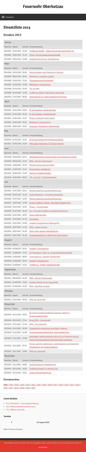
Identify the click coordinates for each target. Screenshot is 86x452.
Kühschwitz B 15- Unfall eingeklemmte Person (48, 97)
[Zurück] (11, 422)
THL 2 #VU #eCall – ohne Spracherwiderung (22, 403)
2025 (11, 385)
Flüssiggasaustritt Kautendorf (41, 80)
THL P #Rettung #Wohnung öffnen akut (21, 406)
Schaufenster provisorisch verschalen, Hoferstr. (48, 328)
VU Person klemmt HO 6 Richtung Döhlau (46, 139)
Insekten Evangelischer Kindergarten (44, 223)
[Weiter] (74, 422)
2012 (5, 388)
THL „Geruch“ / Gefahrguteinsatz (43, 177)
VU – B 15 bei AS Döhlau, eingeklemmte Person (48, 211)
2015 (66, 385)
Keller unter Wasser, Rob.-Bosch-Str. (43, 231)
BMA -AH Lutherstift (37, 299)
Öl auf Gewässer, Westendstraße (42, 110)
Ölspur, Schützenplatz (38, 207)
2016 (61, 385)
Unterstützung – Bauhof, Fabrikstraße (44, 257)
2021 (33, 385)
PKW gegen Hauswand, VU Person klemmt (46, 144)
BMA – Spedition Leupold (39, 286)
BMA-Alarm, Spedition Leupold (41, 76)
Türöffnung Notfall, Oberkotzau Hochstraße (46, 93)
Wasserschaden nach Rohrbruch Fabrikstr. (46, 72)
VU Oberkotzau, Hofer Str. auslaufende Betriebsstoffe (50, 253)
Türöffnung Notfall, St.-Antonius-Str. (43, 368)
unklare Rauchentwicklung (40, 373)
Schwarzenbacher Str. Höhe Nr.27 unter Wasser (48, 235)
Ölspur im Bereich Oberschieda (42, 118)
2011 (11, 388)
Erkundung (33, 219)
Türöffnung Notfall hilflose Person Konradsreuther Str (51, 51)
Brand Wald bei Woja (37, 215)
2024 (17, 385)
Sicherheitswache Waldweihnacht (42, 364)
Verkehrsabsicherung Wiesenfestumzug (45, 190)
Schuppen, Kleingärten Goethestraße (44, 126)
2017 (55, 385)
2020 (39, 385)
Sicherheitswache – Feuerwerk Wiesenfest (46, 194)
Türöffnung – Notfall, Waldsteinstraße (44, 265)
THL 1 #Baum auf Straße (15, 410)
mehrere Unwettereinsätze (40, 173)
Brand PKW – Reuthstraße (39, 320)
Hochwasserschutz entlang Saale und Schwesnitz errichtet (53, 157)
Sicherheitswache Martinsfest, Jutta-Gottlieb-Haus (49, 332)
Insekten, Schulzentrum (39, 248)
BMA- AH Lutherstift (37, 351)
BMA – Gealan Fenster (38, 227)
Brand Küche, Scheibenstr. (40, 169)
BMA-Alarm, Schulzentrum (40, 84)
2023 (22, 385)
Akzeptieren (43, 447)
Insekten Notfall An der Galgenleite (43, 282)
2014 (72, 385)
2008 (28, 388)
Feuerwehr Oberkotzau (43, 6)
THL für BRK (34, 89)
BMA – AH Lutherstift (37, 324)
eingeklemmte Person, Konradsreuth (44, 59)
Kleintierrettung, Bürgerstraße (41, 165)
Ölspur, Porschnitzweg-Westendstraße (44, 55)
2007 (33, 388)
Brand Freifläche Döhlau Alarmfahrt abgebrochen (50, 203)
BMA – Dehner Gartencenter (40, 161)
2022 (28, 385)
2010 (16, 388)
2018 (50, 385)
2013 (77, 385)
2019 (44, 385)
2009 (22, 388)
